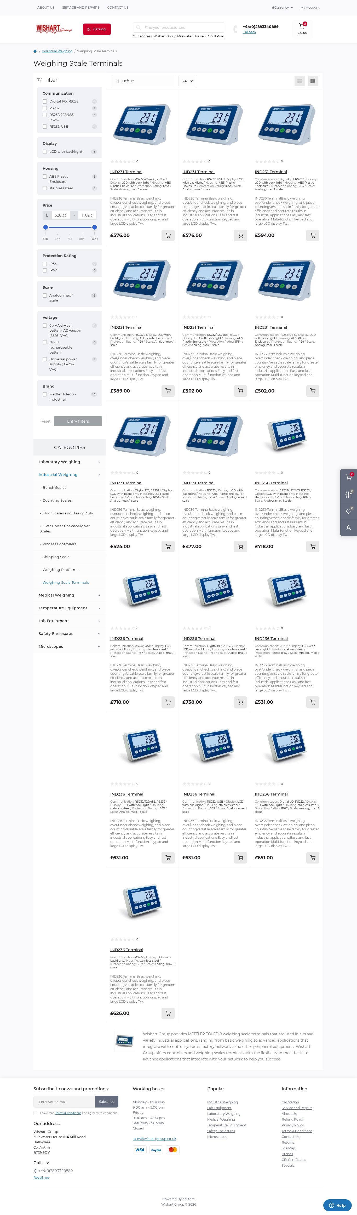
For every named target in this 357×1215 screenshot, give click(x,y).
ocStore (188, 1199)
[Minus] (193, 875)
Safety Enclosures (56, 633)
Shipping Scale (56, 557)
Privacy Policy (293, 1125)
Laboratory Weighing (59, 461)
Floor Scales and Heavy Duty (68, 513)
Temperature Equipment (63, 608)
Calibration (290, 1102)
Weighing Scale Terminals (66, 582)
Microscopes (51, 646)
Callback (249, 32)
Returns (288, 1142)
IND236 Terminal (271, 482)
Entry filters (78, 421)
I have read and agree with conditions (78, 1113)
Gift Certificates (294, 1160)
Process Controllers (59, 544)
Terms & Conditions (68, 1113)
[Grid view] (313, 81)
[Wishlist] (171, 107)
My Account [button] (310, 7)
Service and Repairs (80, 7)
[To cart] (168, 235)
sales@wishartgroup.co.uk (154, 1139)
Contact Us (291, 1137)
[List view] (300, 81)
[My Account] (348, 527)
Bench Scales (54, 487)
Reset (46, 421)
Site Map (288, 1148)
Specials (288, 1165)
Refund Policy (293, 1119)
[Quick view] (171, 97)
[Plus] (237, 875)
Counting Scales (57, 500)
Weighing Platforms (60, 569)
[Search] (138, 27)
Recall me (41, 1177)
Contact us (117, 7)
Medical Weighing (56, 595)
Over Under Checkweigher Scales (65, 528)
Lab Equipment (54, 620)
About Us (45, 7)
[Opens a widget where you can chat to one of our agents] (337, 1205)
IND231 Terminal (126, 171)
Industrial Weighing (57, 51)
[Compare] (171, 117)
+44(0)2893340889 (261, 26)
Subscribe (106, 1102)
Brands (287, 1154)
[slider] (45, 227)
